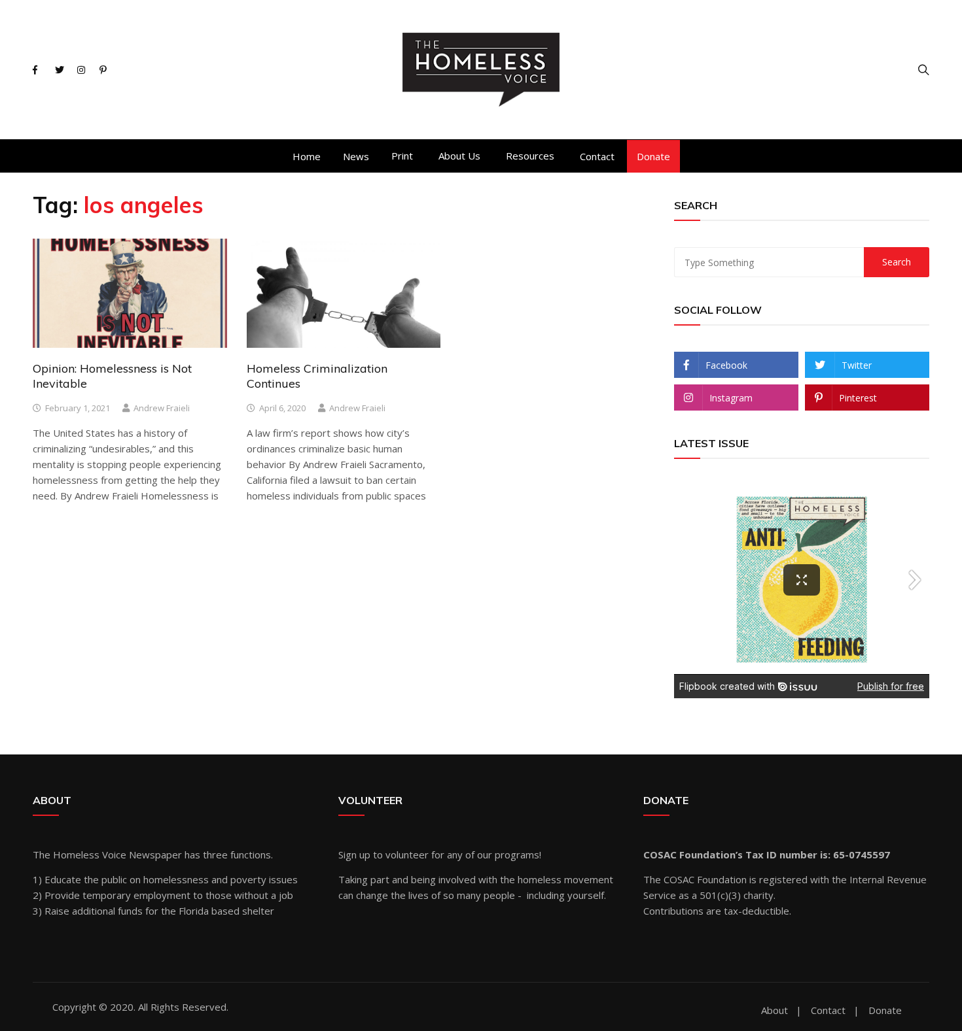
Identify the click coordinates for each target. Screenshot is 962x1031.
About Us (459, 155)
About (774, 1010)
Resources (530, 155)
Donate (653, 156)
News (356, 156)
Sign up (354, 854)
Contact (597, 156)
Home (307, 156)
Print (402, 155)
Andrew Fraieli (162, 408)
